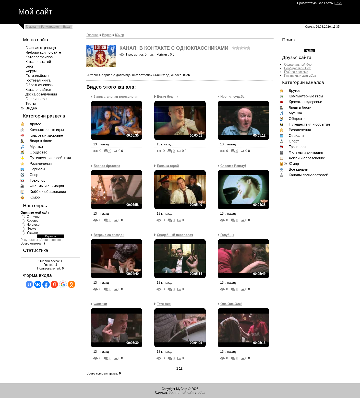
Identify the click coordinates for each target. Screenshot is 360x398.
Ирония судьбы (232, 96)
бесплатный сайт (181, 392)
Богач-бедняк (167, 96)
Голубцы (227, 235)
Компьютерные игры (47, 130)
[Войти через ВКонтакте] (37, 284)
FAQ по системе (296, 72)
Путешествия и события (50, 158)
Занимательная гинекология (116, 96)
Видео (106, 35)
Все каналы (299, 169)
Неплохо (33, 224)
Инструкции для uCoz (300, 75)
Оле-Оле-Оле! (231, 304)
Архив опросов (51, 240)
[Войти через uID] (29, 284)
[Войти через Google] (63, 284)
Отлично (33, 216)
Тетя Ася (164, 304)
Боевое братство (107, 166)
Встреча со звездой (109, 235)
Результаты (29, 240)
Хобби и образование (48, 192)
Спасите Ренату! (233, 166)
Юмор (35, 197)
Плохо (31, 228)
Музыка (36, 147)
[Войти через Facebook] (46, 284)
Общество (38, 152)
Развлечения (41, 163)
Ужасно (32, 232)
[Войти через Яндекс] (54, 284)
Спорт (35, 175)
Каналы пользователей (308, 175)
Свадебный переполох (175, 235)
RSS (339, 3)
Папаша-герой (168, 166)
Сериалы (37, 169)
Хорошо (32, 220)
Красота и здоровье (46, 135)
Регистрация (50, 26)
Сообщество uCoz (297, 68)
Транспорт (38, 180)
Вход (66, 26)
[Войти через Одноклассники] (71, 284)
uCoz (201, 392)
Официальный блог (298, 64)
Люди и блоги (41, 141)
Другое (35, 124)
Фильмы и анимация (47, 186)
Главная (31, 26)
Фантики (100, 304)
